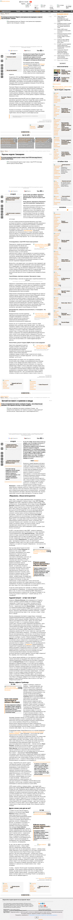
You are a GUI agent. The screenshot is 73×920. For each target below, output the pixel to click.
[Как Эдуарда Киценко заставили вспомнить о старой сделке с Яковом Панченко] (57, 187)
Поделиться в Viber (2, 71)
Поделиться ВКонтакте (2, 56)
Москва (61, 11)
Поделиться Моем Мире (2, 61)
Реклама (29, 3)
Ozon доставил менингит (12, 70)
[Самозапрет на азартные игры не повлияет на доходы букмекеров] (33, 385)
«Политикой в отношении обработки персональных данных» (43, 915)
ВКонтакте (42, 903)
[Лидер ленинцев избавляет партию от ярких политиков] (6, 887)
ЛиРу (44, 903)
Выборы (36, 460)
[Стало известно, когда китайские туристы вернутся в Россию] (57, 154)
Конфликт (30, 11)
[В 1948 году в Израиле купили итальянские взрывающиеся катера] (57, 98)
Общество (37, 11)
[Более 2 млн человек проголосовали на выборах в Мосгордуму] (13, 692)
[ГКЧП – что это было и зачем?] (57, 322)
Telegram (41, 903)
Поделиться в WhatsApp (2, 68)
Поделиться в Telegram (2, 74)
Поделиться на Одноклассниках (2, 65)
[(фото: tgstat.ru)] (41, 844)
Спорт (49, 11)
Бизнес (44, 11)
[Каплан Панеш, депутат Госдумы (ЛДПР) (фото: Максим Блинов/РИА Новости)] (41, 346)
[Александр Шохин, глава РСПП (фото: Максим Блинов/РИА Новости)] (41, 246)
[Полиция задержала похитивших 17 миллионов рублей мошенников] (57, 142)
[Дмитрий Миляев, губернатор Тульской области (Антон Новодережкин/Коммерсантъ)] (41, 315)
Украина (18, 11)
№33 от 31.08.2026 (24, 1)
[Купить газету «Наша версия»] (20, 2)
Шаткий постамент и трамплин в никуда (13, 214)
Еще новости (62, 63)
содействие (29, 644)
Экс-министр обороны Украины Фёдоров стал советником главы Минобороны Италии (13, 462)
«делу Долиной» (28, 230)
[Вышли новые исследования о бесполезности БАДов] (57, 200)
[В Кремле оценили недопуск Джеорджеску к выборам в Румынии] (41, 555)
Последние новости (62, 14)
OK (36, 917)
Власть (24, 11)
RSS (39, 903)
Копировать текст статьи (2, 77)
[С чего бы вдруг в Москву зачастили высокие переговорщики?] (6, 384)
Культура (55, 11)
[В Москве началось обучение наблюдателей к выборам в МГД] (41, 817)
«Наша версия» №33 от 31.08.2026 (44, 878)
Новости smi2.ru (4, 396)
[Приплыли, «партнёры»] (33, 126)
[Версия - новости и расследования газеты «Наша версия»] (9, 3)
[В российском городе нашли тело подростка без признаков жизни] (57, 110)
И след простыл (52, 8)
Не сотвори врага (68, 7)
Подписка (23, 3)
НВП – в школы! (36, 8)
